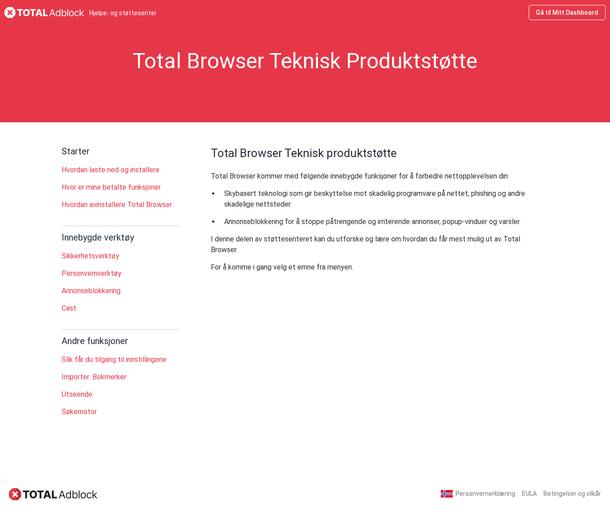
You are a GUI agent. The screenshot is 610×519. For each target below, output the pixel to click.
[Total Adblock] (53, 494)
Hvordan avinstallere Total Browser (117, 204)
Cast (69, 308)
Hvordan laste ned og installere (110, 170)
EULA (529, 493)
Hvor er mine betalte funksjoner (111, 187)
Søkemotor (79, 411)
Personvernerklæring (485, 493)
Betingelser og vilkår (572, 493)
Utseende (77, 394)
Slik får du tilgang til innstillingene (114, 359)
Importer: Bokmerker (94, 377)
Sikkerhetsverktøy (90, 256)
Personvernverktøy (91, 273)
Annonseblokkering (91, 290)
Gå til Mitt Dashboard (567, 12)
